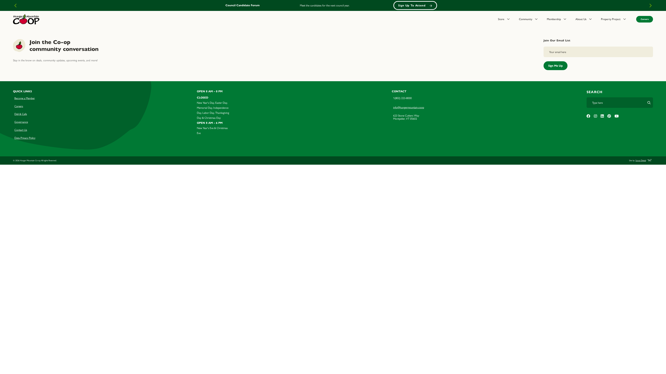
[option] (333, 5)
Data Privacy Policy (24, 138)
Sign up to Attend (412, 5)
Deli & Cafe (20, 114)
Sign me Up (555, 65)
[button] (506, 19)
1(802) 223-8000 (402, 98)
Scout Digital (640, 160)
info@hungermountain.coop (408, 107)
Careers (645, 19)
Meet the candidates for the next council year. (324, 5)
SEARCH (594, 92)
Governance (21, 122)
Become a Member (24, 98)
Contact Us (20, 130)
